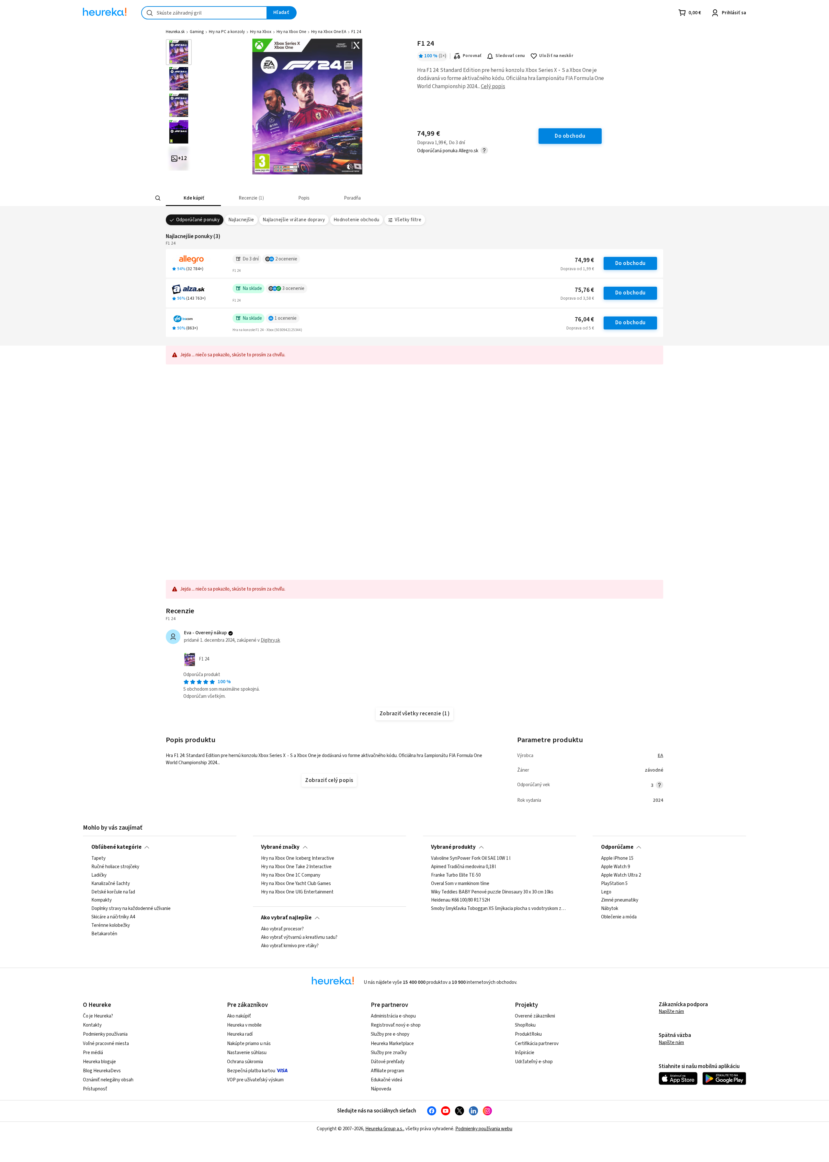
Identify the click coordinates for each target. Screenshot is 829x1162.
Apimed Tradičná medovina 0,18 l (463, 867)
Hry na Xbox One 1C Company (290, 875)
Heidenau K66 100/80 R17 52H (460, 900)
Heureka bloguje (99, 1061)
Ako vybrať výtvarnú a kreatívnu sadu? (299, 937)
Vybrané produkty (453, 847)
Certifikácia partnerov (537, 1043)
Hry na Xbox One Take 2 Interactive (296, 867)
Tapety (98, 858)
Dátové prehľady (387, 1061)
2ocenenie (286, 259)
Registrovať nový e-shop (396, 1025)
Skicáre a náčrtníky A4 (113, 917)
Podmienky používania (105, 1034)
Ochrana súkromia (245, 1061)
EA (660, 755)
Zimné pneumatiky (619, 900)
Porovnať (472, 56)
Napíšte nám (671, 1011)
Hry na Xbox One (291, 32)
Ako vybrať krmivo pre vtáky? (290, 946)
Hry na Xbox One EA (328, 32)
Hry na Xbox (260, 32)
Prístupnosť (95, 1089)
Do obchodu (630, 263)
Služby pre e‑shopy (390, 1034)
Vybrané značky (280, 847)
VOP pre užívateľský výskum (255, 1079)
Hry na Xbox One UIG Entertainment (297, 892)
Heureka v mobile (244, 1025)
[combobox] (204, 12)
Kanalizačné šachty (110, 883)
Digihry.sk (270, 640)
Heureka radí (240, 1034)
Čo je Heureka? (98, 1016)
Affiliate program (387, 1070)
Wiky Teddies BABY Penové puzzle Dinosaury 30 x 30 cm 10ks (492, 892)
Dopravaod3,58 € (577, 298)
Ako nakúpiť (239, 1016)
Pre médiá (93, 1052)
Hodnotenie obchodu (357, 219)
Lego (606, 892)
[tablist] (392, 198)
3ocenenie (293, 288)
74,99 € (584, 260)
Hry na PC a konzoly (227, 32)
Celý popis (493, 86)
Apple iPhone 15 (617, 858)
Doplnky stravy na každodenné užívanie (131, 909)
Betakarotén (104, 934)
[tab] (193, 198)
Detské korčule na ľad (113, 892)
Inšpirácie (524, 1052)
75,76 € (584, 290)
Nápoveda (381, 1089)
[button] (193, 198)
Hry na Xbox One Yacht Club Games (296, 883)
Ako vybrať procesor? (282, 929)
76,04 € (584, 319)
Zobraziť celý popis (329, 780)
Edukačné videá (386, 1079)
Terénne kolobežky (110, 925)
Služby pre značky (389, 1052)
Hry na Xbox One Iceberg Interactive (297, 858)
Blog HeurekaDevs (102, 1070)
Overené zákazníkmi (535, 1016)
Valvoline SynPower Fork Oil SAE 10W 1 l (470, 858)
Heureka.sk (175, 32)
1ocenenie (286, 318)
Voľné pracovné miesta (106, 1043)
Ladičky (99, 875)
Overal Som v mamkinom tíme (460, 883)
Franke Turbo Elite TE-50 (456, 875)
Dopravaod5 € (580, 328)
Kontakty (92, 1025)
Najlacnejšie (241, 219)
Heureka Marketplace (392, 1043)
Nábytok (609, 909)
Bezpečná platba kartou (251, 1070)
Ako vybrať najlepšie (286, 918)
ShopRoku (525, 1025)
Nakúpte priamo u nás (249, 1043)
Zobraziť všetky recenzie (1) (415, 714)
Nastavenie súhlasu (247, 1052)
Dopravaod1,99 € (577, 269)
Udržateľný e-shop (534, 1061)
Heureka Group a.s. (384, 1128)
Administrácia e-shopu (393, 1016)
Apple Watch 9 (615, 867)
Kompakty (101, 900)
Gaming (197, 32)
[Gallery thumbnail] (178, 52)
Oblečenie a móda (619, 917)
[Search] (158, 198)
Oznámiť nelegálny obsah (108, 1079)
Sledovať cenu (510, 56)
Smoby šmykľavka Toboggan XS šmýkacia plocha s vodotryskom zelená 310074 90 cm (499, 909)
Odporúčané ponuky (198, 219)
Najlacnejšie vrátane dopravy (294, 219)
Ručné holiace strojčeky (115, 867)
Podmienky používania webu (483, 1128)
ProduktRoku (528, 1034)
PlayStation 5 (614, 883)
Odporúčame (617, 847)
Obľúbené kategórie (116, 847)
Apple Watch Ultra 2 (621, 875)
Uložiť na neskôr (556, 56)
